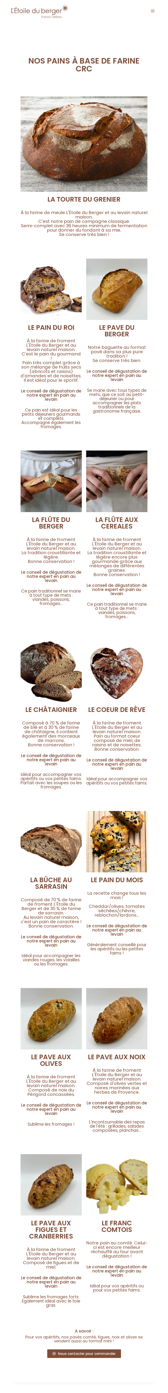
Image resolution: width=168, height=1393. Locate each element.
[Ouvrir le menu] (153, 10)
